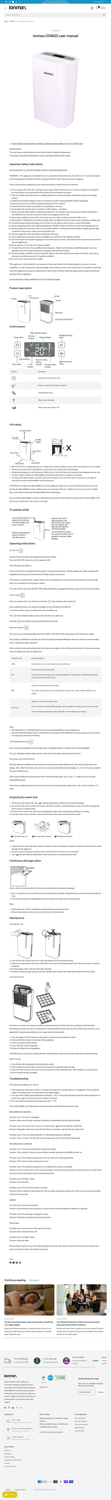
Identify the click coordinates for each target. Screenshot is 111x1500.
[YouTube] (13, 2)
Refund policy (79, 1428)
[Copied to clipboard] (20, 1262)
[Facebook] (6, 2)
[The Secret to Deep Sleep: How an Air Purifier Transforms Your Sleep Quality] (29, 1300)
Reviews (7, 1463)
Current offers (79, 1431)
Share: (11, 1259)
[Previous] (4, 1311)
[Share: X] (14, 1262)
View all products (81, 1421)
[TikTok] (16, 2)
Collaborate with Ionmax (12, 1460)
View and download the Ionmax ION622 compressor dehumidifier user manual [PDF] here (47, 143)
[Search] (104, 14)
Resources (8, 1454)
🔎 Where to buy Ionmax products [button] (51, 1432)
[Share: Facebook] (10, 1262)
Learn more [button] (43, 1387)
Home (6, 21)
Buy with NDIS (80, 1418)
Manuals (12, 21)
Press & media (9, 1457)
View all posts (34, 1280)
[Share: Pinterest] (17, 1262)
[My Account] (92, 8)
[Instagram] (9, 2)
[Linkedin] (20, 2)
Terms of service (10, 1466)
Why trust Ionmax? (81, 1424)
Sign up (100, 1392)
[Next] (106, 1311)
